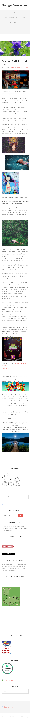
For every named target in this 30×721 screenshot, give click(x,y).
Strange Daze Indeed (15, 5)
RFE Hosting (24, 717)
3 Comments (24, 67)
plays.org (6, 368)
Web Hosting (15, 717)
